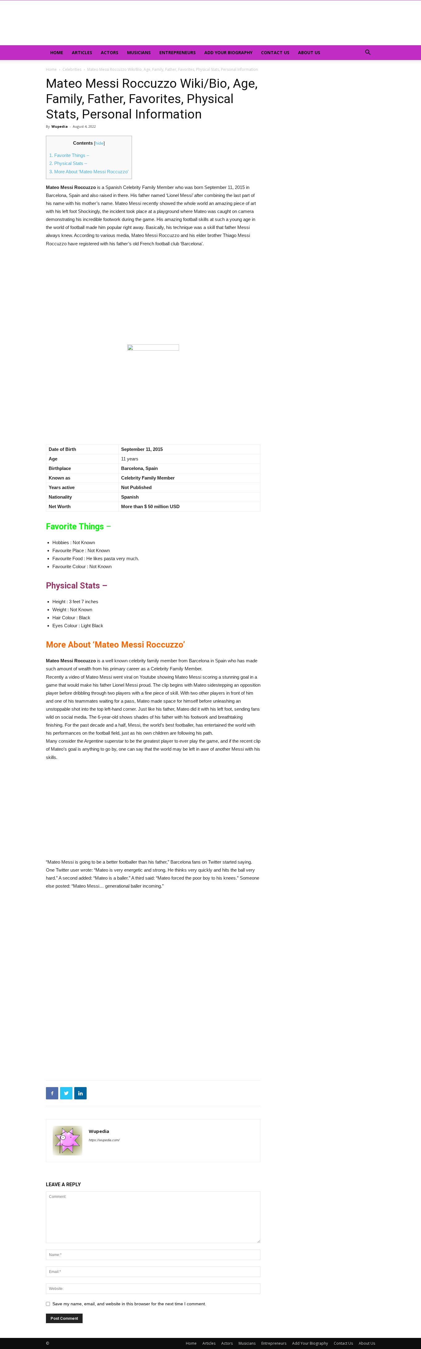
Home (56, 52)
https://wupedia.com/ (104, 1140)
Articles (82, 52)
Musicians (139, 52)
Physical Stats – (68, 163)
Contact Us (275, 52)
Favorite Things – (69, 155)
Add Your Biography (228, 52)
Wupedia (59, 126)
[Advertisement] (153, 299)
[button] (367, 53)
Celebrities (72, 69)
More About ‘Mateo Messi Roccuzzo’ (89, 171)
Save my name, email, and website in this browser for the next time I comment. (129, 1303)
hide (99, 143)
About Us (309, 52)
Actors (109, 52)
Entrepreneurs (177, 52)
